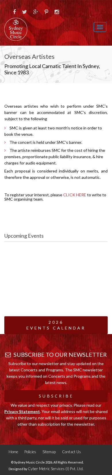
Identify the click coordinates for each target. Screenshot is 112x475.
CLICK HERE (74, 194)
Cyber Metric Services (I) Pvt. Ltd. (56, 468)
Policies (30, 451)
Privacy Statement (22, 411)
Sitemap (49, 451)
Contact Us (71, 451)
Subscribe (56, 396)
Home (13, 451)
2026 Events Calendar (56, 325)
